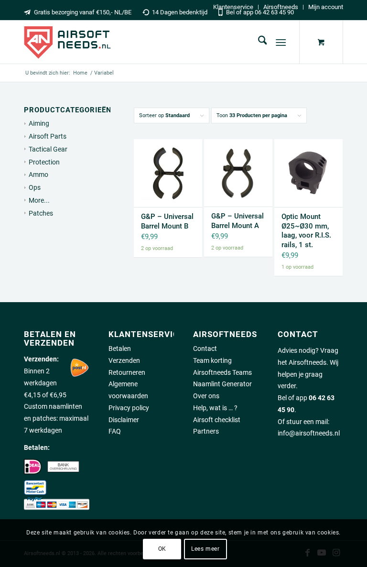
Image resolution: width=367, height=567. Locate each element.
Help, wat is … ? (215, 408)
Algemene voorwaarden (128, 390)
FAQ (114, 431)
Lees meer (205, 548)
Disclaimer (123, 420)
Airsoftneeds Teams (222, 372)
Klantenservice (233, 7)
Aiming (39, 123)
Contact (205, 348)
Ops (35, 187)
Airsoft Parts (47, 136)
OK (162, 548)
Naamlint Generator (222, 384)
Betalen (119, 348)
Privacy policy (128, 408)
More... (39, 200)
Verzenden (124, 360)
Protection (44, 162)
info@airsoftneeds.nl (309, 433)
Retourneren (126, 372)
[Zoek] (257, 42)
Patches (41, 213)
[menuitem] (233, 7)
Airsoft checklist (216, 420)
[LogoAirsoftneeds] (67, 42)
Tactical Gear (48, 149)
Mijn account (325, 7)
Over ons (206, 396)
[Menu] (281, 42)
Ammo (38, 174)
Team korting (212, 360)
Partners (206, 431)
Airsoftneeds (280, 7)
